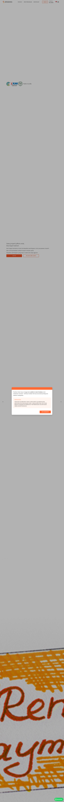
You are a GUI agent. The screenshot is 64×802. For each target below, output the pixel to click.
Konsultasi (59, 799)
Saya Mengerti (45, 411)
